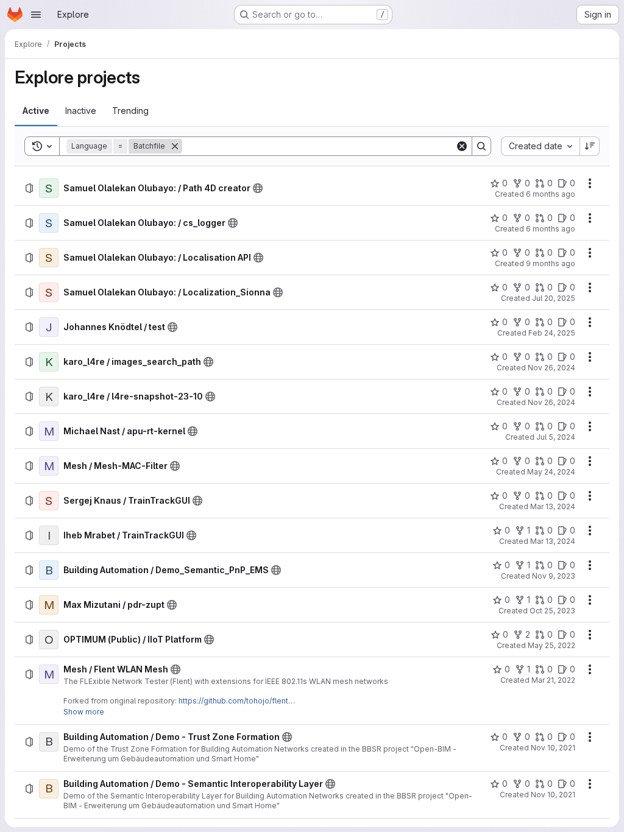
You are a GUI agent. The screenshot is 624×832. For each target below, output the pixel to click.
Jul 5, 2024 (555, 437)
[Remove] (175, 146)
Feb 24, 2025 (551, 332)
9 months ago (550, 263)
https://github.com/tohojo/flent (233, 700)
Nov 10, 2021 (553, 747)
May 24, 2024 (551, 471)
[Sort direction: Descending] (590, 146)
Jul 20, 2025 (553, 298)
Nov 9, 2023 (553, 575)
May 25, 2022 (551, 645)
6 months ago (550, 194)
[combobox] (540, 146)
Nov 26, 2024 (551, 367)
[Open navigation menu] (36, 14)
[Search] (481, 146)
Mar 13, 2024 (552, 506)
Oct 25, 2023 (552, 610)
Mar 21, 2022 (553, 680)
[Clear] (462, 146)
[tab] (36, 111)
